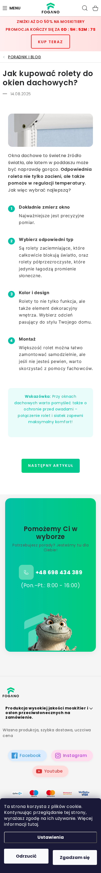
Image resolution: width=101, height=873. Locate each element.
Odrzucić (26, 856)
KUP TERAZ (50, 42)
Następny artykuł (50, 465)
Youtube (53, 771)
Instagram (75, 755)
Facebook (30, 755)
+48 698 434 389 (59, 572)
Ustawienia (50, 837)
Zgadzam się (75, 857)
